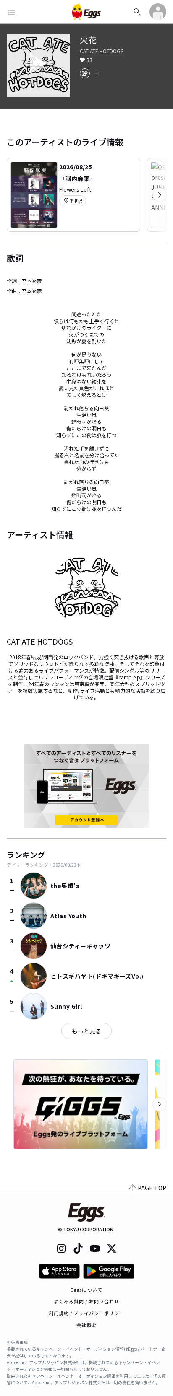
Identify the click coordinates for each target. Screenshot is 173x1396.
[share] (85, 73)
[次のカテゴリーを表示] (159, 195)
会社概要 (86, 1324)
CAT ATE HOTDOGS (101, 51)
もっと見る (86, 1031)
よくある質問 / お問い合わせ (87, 1301)
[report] (97, 73)
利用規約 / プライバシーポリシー (87, 1313)
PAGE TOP (152, 1188)
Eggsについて (86, 1289)
